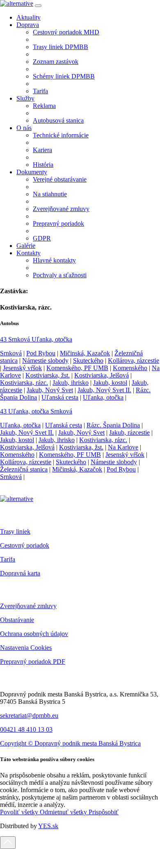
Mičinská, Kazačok (85, 353)
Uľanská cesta (59, 397)
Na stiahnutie (50, 194)
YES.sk (48, 825)
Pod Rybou (40, 353)
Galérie (25, 245)
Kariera (42, 149)
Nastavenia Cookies (26, 647)
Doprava (27, 24)
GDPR (42, 238)
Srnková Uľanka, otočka (36, 339)
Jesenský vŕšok (22, 367)
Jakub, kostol (110, 382)
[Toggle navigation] (38, 5)
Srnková (11, 353)
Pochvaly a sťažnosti (60, 275)
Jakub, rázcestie (129, 432)
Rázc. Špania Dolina (113, 425)
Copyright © (17, 743)
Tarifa (40, 91)
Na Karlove (123, 447)
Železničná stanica (24, 469)
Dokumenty (31, 171)
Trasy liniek (15, 531)
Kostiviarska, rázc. (24, 382)
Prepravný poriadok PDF (32, 661)
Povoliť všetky (20, 812)
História (43, 164)
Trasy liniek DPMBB (60, 46)
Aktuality (28, 17)
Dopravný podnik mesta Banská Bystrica (87, 743)
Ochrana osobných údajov (34, 633)
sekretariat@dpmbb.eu (29, 715)
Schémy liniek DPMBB (64, 76)
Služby (25, 98)
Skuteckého (88, 360)
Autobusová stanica (58, 120)
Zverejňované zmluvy (61, 208)
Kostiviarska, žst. (47, 375)
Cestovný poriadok (24, 545)
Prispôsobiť (104, 812)
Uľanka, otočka (103, 397)
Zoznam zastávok (55, 61)
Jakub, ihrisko (71, 382)
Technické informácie (61, 135)
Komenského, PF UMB (77, 367)
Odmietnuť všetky (64, 812)
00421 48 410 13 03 (26, 729)
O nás (24, 127)
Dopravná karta (20, 573)
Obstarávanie (17, 619)
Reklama (44, 105)
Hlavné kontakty (54, 260)
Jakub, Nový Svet (50, 389)
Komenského (130, 367)
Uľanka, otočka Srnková (36, 411)
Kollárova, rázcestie (133, 360)
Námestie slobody (45, 360)
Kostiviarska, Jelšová (101, 375)
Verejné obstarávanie (60, 179)
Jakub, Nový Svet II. (104, 389)
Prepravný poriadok (58, 223)
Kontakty (28, 252)
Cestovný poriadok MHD (66, 32)
